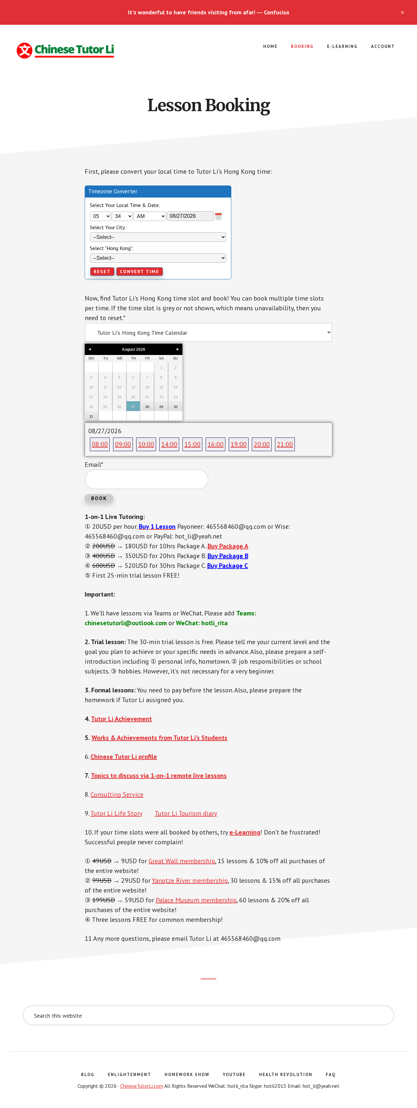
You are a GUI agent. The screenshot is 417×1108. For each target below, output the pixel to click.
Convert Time (139, 271)
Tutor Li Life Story (116, 813)
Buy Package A (228, 546)
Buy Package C (227, 565)
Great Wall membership (182, 861)
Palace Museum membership (196, 900)
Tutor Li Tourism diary (186, 813)
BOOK (99, 498)
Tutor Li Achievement (121, 719)
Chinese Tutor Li (65, 51)
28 (147, 407)
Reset (102, 271)
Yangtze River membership (190, 880)
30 (176, 407)
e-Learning (244, 832)
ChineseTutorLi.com (141, 1086)
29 (161, 407)
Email (94, 464)
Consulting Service (117, 794)
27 (133, 407)
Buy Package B (228, 556)
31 (91, 417)
